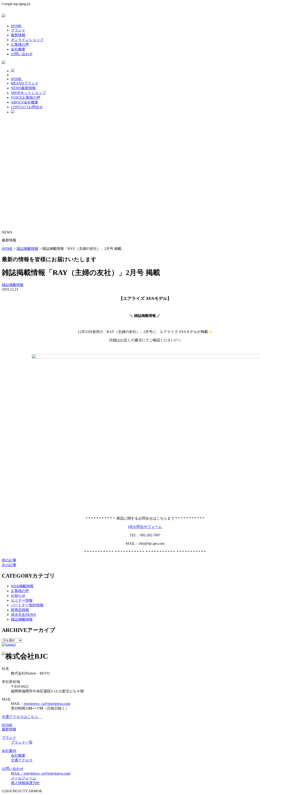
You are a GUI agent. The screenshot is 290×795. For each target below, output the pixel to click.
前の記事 (9, 560)
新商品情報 (20, 610)
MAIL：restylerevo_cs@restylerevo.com (40, 773)
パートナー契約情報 (27, 605)
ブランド (18, 30)
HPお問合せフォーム (145, 527)
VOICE (25, 97)
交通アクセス (22, 760)
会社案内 (9, 751)
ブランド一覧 (22, 742)
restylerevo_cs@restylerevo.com (47, 704)
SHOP (28, 93)
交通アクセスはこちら (22, 717)
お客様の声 (20, 44)
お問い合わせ (22, 54)
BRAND (25, 83)
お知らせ (18, 595)
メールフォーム (23, 778)
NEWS (23, 88)
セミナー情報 (22, 600)
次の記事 (9, 565)
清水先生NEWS (23, 615)
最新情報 (18, 35)
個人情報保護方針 (25, 783)
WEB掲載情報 (22, 586)
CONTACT (27, 107)
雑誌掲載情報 (13, 285)
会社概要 (18, 49)
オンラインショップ (27, 40)
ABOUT (24, 102)
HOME (16, 26)
